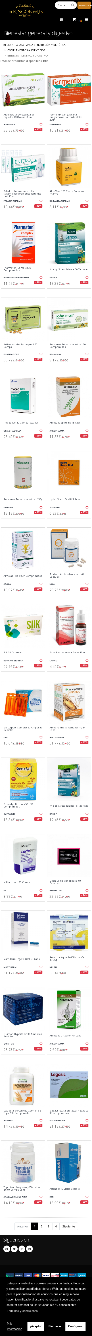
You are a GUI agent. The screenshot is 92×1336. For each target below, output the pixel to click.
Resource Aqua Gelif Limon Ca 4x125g (67, 958)
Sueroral (55, 507)
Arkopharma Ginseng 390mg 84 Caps (68, 729)
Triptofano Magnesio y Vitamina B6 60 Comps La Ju (22, 1188)
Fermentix (55, 124)
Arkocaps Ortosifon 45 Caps (65, 1035)
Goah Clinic (56, 890)
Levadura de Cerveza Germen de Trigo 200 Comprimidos (22, 1112)
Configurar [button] (75, 1326)
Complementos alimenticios (26, 50)
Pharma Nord (11, 354)
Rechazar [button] (54, 1326)
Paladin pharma (13, 200)
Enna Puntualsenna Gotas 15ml (68, 652)
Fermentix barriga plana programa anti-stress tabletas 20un (66, 117)
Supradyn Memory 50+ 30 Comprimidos (18, 805)
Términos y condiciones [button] (22, 1311)
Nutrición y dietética (51, 44)
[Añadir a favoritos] (40, 124)
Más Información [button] (14, 1326)
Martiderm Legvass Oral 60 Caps (22, 959)
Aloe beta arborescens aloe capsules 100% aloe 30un (19, 116)
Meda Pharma (57, 1120)
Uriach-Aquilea (12, 430)
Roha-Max (55, 354)
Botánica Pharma (60, 200)
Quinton (9, 1043)
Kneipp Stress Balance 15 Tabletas (69, 806)
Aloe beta (9, 124)
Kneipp (53, 277)
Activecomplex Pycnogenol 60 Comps (20, 345)
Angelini (8, 1120)
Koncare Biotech (13, 660)
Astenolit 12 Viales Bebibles (65, 1189)
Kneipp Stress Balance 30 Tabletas (69, 269)
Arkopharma (57, 430)
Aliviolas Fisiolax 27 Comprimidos (23, 576)
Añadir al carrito (24, 139)
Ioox (52, 584)
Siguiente (68, 1226)
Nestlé (53, 967)
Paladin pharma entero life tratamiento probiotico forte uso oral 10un (22, 194)
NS (5, 890)
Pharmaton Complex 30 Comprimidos (17, 269)
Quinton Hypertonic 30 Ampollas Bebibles (23, 1035)
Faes (6, 737)
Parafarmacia (24, 44)
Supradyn (9, 813)
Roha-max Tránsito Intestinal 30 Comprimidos (68, 345)
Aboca (7, 584)
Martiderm (10, 967)
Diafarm (8, 507)
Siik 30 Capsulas (13, 652)
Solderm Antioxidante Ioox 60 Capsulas (67, 575)
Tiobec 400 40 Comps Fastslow (21, 423)
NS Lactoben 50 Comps (17, 882)
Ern (52, 1196)
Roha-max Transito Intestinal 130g (23, 499)
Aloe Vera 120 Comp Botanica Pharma (67, 192)
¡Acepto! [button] (36, 1326)
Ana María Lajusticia (15, 1196)
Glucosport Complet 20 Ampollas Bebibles (23, 729)
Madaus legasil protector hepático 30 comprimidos (69, 1112)
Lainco (53, 660)
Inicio (7, 44)
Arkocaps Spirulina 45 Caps (65, 423)
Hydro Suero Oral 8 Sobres (65, 499)
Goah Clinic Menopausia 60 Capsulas (65, 882)
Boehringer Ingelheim (16, 277)
